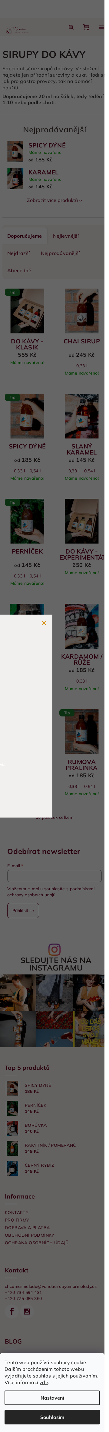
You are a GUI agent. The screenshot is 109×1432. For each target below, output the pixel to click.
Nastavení (52, 1398)
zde (44, 1382)
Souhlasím (52, 1417)
